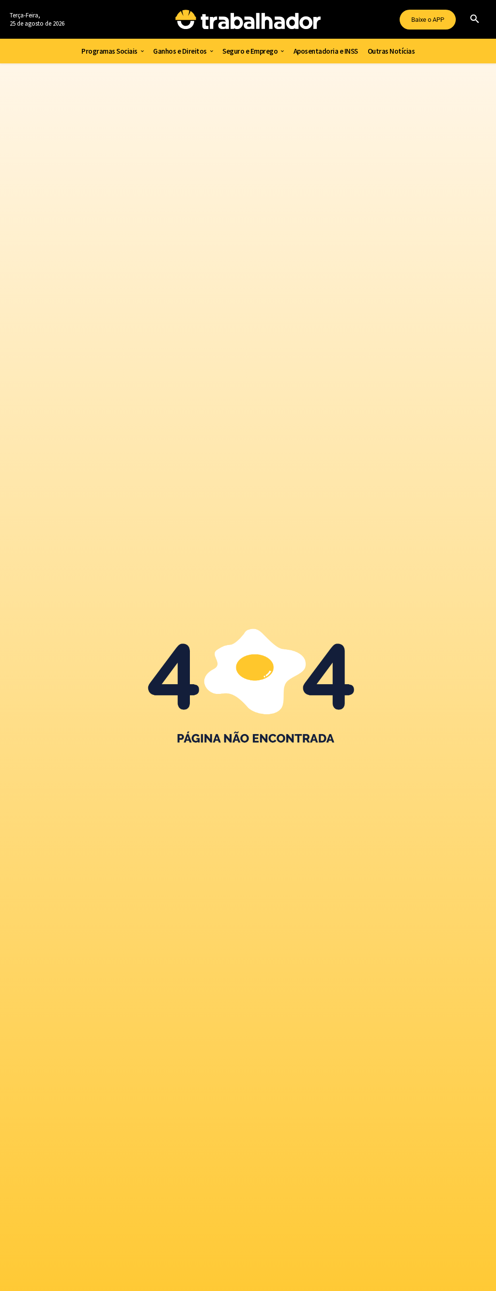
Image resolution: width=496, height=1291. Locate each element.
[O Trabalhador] (248, 19)
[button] (474, 19)
